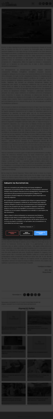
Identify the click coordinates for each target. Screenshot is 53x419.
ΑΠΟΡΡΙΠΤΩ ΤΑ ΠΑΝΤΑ (12, 233)
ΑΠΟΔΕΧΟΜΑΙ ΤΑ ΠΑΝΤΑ (40, 233)
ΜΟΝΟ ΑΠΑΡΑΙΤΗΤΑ (26, 233)
